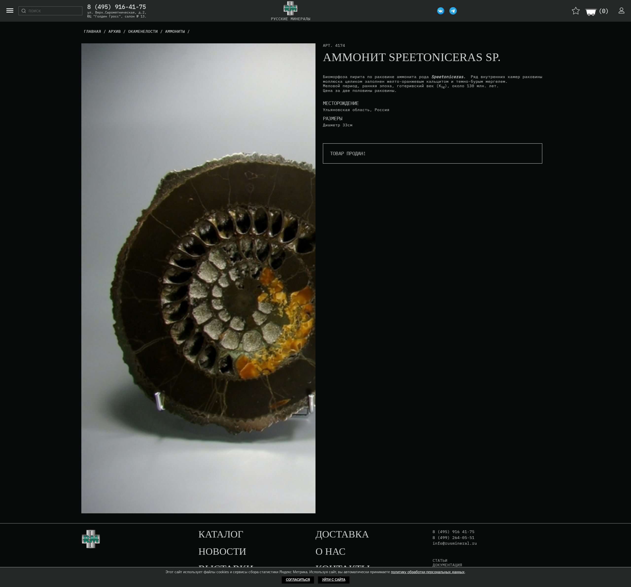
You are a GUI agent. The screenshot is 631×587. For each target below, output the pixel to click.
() (603, 11)
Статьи (440, 560)
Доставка (342, 534)
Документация (447, 565)
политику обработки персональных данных (428, 572)
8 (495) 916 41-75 (453, 531)
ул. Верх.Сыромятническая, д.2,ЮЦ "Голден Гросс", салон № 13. (116, 14)
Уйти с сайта (333, 580)
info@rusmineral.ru (455, 543)
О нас (331, 552)
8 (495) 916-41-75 (116, 6)
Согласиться (298, 580)
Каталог (220, 534)
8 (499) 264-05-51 (453, 537)
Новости (222, 552)
